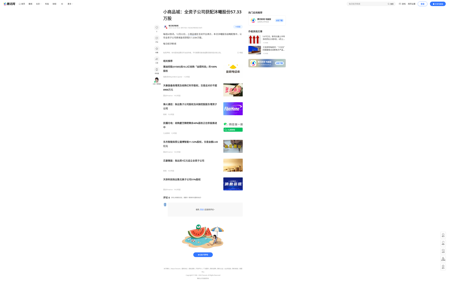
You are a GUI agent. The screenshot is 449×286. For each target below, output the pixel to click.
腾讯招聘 (213, 269)
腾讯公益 (220, 269)
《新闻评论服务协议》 (195, 198)
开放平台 (199, 269)
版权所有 (206, 278)
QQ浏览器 (227, 269)
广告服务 (206, 269)
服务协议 (184, 269)
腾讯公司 (200, 278)
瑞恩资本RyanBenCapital (172, 77)
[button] (279, 20)
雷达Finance (168, 95)
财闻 (165, 114)
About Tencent (175, 269)
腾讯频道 (235, 269)
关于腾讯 (166, 269)
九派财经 (166, 133)
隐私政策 (191, 269)
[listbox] (203, 125)
